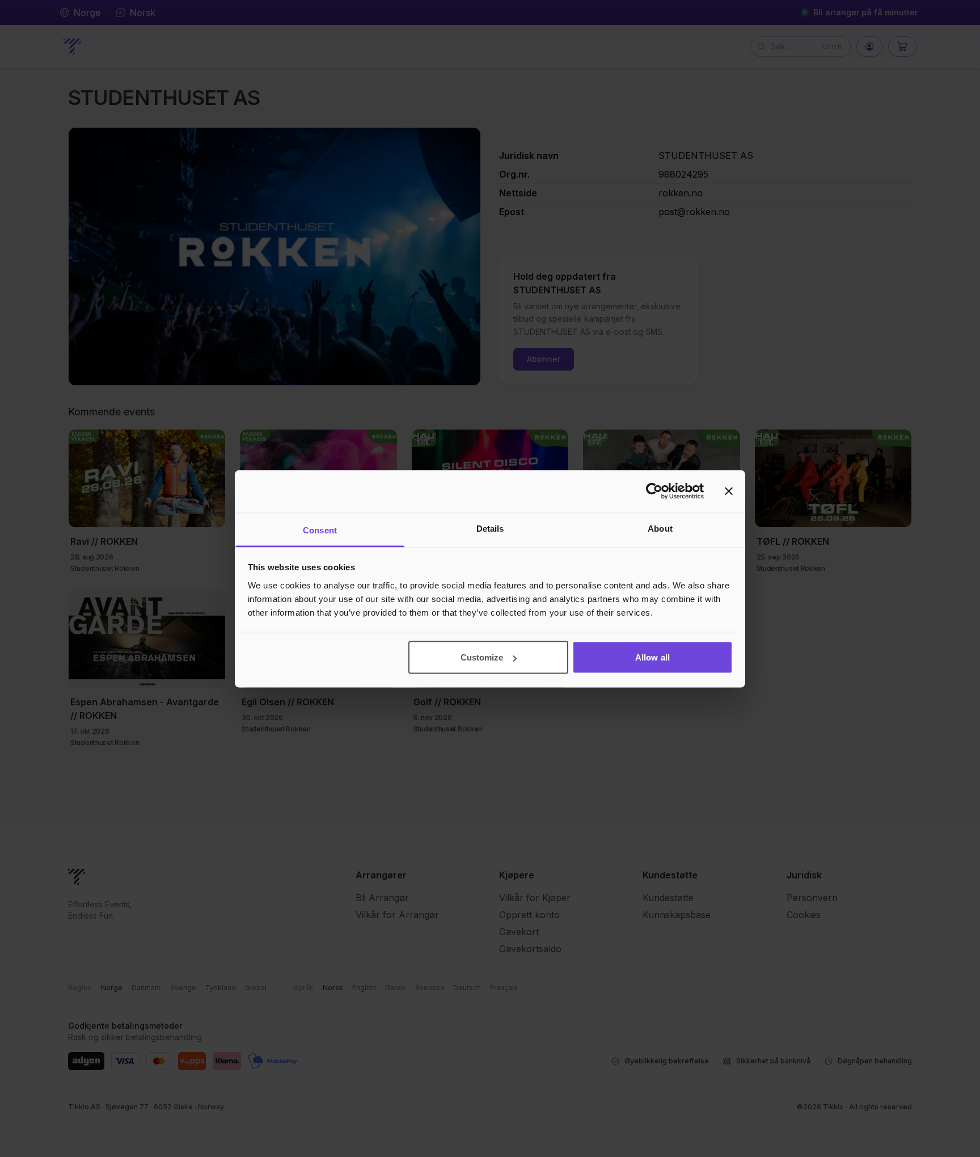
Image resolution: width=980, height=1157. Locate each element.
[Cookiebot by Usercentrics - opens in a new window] (654, 491)
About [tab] (660, 528)
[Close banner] (729, 491)
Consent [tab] (320, 530)
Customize (482, 657)
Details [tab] (490, 528)
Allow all (652, 657)
